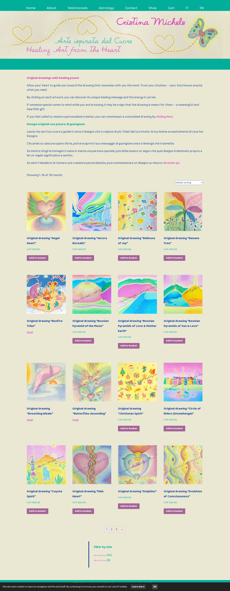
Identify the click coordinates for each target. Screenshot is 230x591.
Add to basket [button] (37, 258)
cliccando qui (170, 162)
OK (154, 587)
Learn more (138, 587)
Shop (153, 8)
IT (187, 8)
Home (31, 8)
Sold (30, 332)
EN (202, 8)
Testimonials (78, 8)
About (51, 8)
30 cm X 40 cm (100, 555)
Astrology (106, 8)
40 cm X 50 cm (100, 560)
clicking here (164, 116)
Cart (171, 8)
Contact (131, 8)
